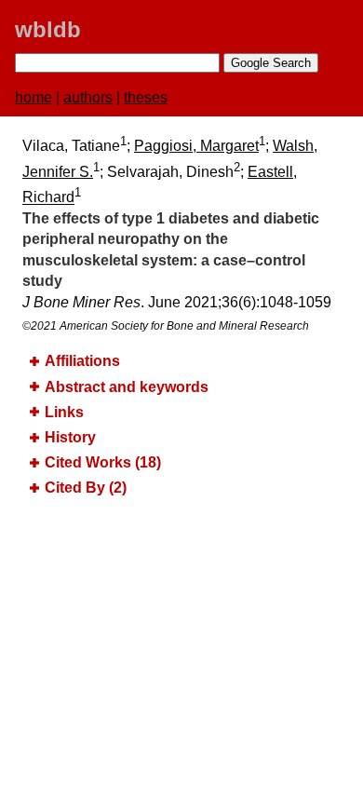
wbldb (48, 29)
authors (88, 97)
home (33, 97)
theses (146, 97)
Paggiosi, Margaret (196, 146)
